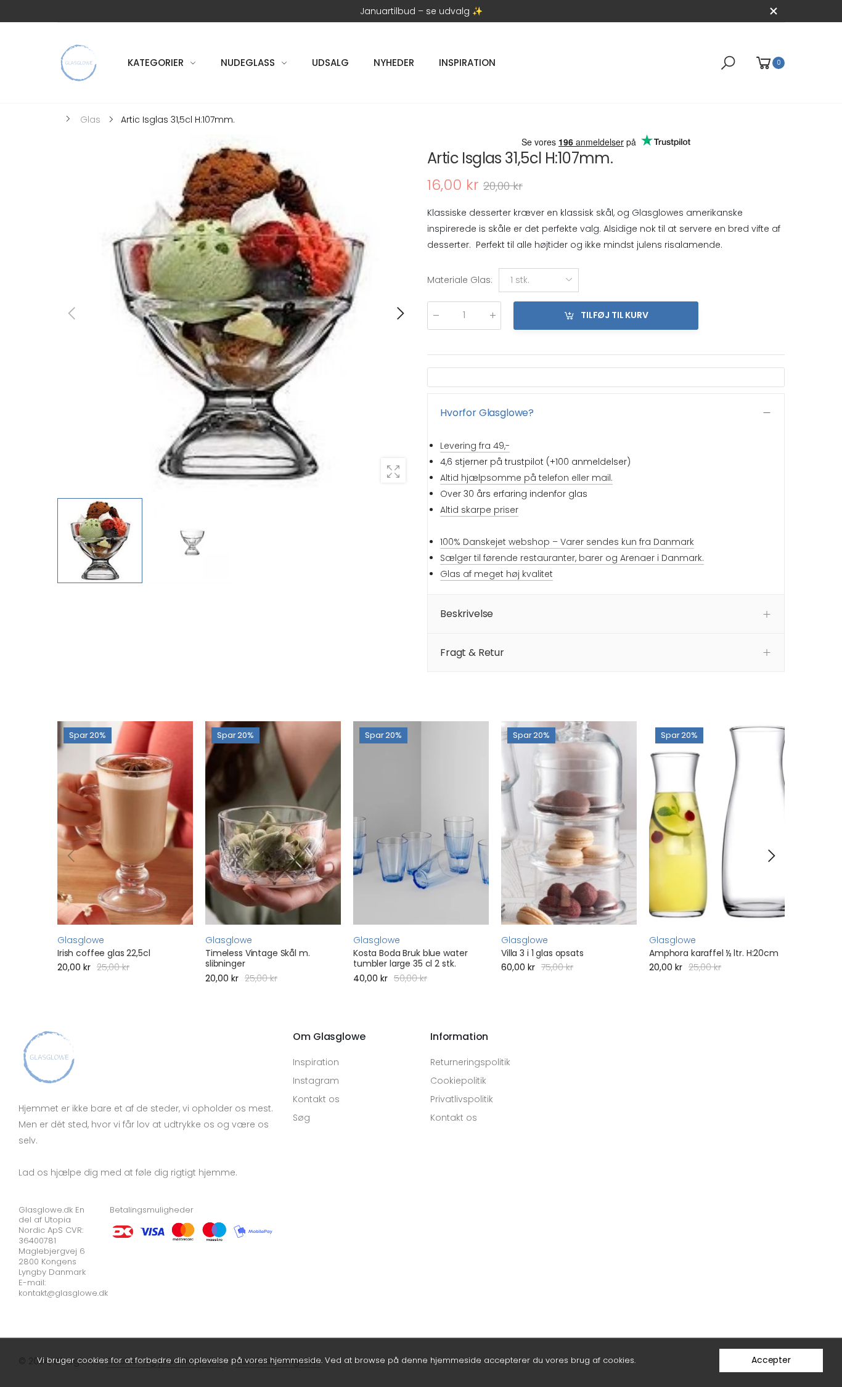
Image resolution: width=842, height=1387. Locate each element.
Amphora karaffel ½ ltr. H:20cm (714, 953)
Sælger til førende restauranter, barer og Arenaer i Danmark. (572, 558)
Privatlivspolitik (461, 1099)
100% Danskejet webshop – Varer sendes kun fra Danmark (567, 542)
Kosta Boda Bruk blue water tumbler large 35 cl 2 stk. (410, 958)
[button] (399, 313)
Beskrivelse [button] (466, 614)
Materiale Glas (460, 280)
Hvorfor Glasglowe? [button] (487, 413)
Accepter (771, 1360)
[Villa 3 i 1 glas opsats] (569, 823)
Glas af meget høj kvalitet (496, 574)
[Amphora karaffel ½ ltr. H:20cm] (717, 823)
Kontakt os (316, 1099)
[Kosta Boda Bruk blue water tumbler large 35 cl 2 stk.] (421, 823)
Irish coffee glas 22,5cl (103, 953)
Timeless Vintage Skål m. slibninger (257, 958)
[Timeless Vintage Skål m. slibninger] (273, 823)
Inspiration (316, 1062)
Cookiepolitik (458, 1080)
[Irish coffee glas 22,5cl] (125, 823)
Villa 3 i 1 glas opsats (542, 953)
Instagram (316, 1080)
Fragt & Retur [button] (472, 652)
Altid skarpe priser (479, 510)
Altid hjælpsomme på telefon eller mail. (526, 478)
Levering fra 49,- (475, 446)
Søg (301, 1117)
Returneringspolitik (470, 1062)
